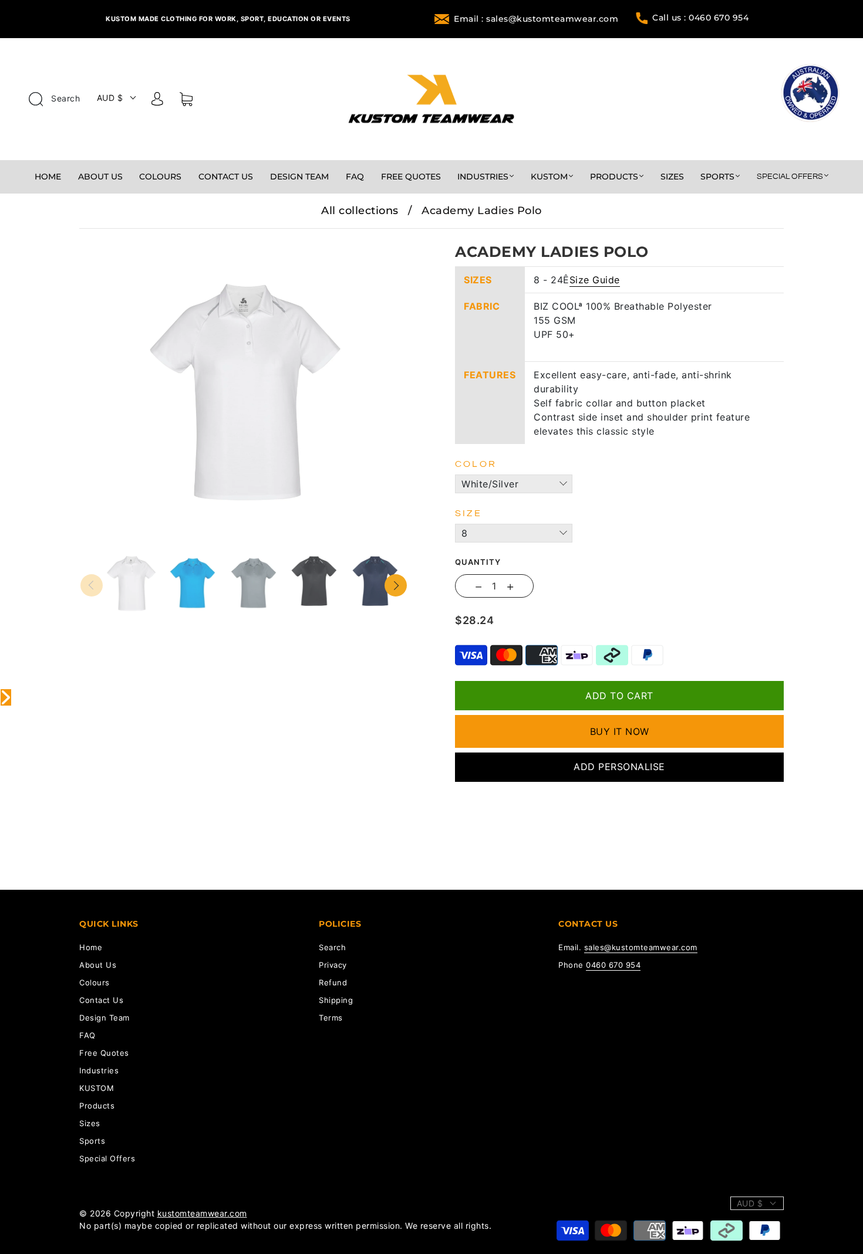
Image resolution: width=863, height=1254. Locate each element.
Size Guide (594, 280)
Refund (333, 982)
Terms (331, 1017)
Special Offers (790, 176)
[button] (113, 237)
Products (614, 177)
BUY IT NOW (619, 731)
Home (48, 177)
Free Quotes (411, 177)
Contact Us (225, 177)
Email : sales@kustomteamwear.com (536, 18)
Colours (160, 177)
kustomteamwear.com (202, 1213)
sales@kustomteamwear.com (640, 947)
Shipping (336, 1000)
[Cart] (186, 101)
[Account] (157, 101)
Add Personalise (619, 766)
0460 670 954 (613, 965)
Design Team (299, 177)
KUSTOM (549, 177)
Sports (717, 177)
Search (64, 98)
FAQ (355, 177)
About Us (100, 177)
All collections (360, 210)
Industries (482, 177)
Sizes (672, 177)
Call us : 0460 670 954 (700, 17)
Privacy (333, 965)
